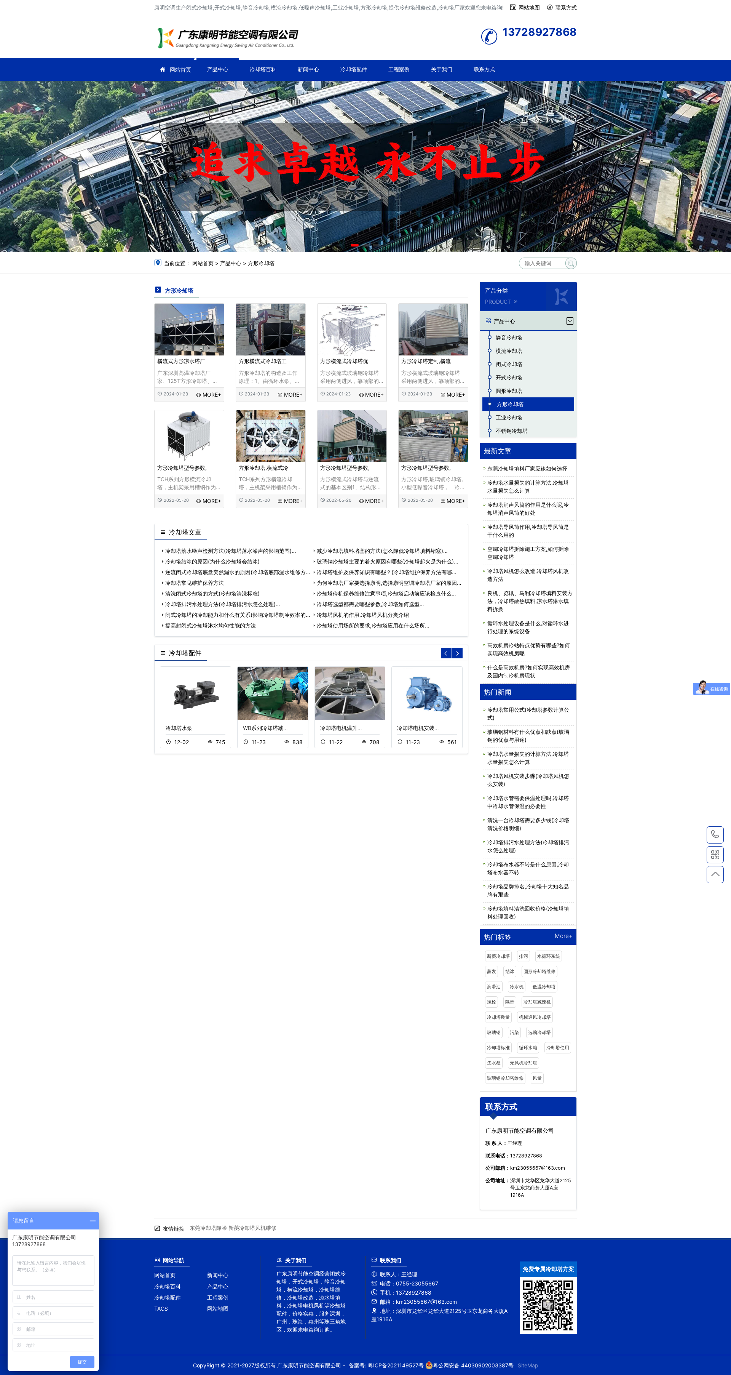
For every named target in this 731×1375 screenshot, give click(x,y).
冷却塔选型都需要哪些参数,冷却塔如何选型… (370, 604)
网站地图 (529, 7)
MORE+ (212, 394)
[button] (355, 245)
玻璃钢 (494, 1032)
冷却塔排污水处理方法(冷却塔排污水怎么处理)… (222, 604)
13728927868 (715, 835)
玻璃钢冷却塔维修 (505, 1078)
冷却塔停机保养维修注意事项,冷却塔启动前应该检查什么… (386, 593)
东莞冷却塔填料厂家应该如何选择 (527, 468)
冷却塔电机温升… (341, 728)
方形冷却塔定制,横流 (426, 361)
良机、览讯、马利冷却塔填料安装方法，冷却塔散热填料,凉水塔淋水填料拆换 (530, 601)
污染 (514, 1032)
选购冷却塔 (539, 1032)
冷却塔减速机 (537, 1002)
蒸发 (491, 971)
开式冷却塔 (509, 377)
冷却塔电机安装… (418, 728)
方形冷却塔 (261, 263)
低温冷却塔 (544, 986)
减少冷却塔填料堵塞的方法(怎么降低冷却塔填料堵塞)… (382, 550)
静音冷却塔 (509, 337)
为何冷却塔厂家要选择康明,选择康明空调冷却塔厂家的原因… (389, 582)
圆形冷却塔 (509, 390)
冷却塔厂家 (230, 39)
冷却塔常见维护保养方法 (194, 582)
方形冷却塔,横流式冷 (263, 467)
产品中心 (217, 69)
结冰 (509, 971)
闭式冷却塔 (509, 364)
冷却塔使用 (557, 1047)
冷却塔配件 (353, 69)
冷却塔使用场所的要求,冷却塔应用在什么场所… (373, 625)
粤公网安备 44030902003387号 (473, 1365)
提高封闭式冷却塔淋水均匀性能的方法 (210, 625)
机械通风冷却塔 (535, 1017)
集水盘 (494, 1063)
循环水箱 (528, 1047)
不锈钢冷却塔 (512, 430)
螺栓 (491, 1002)
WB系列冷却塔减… (265, 728)
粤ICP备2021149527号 (396, 1365)
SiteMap (528, 1365)
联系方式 (566, 7)
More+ (564, 936)
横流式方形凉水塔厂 (181, 361)
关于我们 (441, 69)
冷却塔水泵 (179, 728)
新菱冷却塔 (498, 956)
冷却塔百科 (263, 69)
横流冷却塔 (509, 350)
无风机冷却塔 (523, 1063)
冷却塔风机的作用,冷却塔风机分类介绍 (363, 614)
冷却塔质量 (498, 1017)
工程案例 (399, 69)
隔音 (509, 1002)
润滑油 (494, 986)
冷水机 (517, 986)
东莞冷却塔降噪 (208, 1228)
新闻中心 (308, 69)
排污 (523, 956)
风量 (537, 1078)
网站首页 (180, 69)
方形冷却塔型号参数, (182, 467)
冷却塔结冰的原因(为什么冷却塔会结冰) (212, 561)
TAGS (161, 1308)
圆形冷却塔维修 (539, 971)
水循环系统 (548, 956)
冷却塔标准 (498, 1047)
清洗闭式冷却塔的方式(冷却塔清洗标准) (212, 593)
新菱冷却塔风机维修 (252, 1228)
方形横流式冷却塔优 (344, 361)
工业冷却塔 (509, 417)
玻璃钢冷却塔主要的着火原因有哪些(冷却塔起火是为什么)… (387, 561)
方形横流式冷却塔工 (263, 361)
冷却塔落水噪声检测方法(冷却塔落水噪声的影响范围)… (230, 550)
